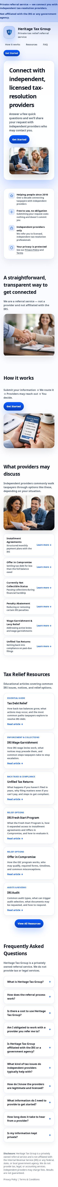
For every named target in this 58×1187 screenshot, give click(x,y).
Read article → (15, 724)
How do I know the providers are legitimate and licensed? (25, 1086)
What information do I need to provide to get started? (26, 1102)
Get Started (11, 53)
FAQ (45, 44)
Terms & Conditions (29, 1179)
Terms (20, 253)
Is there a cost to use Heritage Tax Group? (26, 1013)
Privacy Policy (32, 249)
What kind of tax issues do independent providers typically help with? (24, 1067)
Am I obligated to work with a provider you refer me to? (26, 1029)
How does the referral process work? (26, 996)
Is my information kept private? (22, 1135)
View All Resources (29, 923)
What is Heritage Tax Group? (25, 982)
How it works (12, 44)
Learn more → (44, 544)
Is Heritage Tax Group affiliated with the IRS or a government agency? (24, 1047)
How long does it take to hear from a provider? (26, 1118)
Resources (31, 44)
